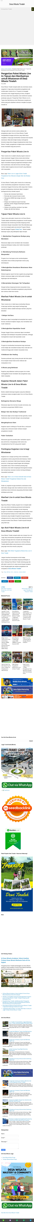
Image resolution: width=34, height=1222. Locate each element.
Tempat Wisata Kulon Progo (10, 1159)
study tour (16, 572)
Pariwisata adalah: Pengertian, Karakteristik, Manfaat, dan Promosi (20, 1100)
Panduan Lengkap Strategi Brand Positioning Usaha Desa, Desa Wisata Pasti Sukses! (20, 1119)
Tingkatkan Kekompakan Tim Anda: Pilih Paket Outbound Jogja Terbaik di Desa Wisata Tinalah (17, 1009)
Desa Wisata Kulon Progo (9, 1157)
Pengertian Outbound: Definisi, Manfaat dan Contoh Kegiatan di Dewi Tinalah (20, 1081)
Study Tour (18, 229)
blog (5, 572)
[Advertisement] (17, 28)
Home (2, 68)
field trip (8, 572)
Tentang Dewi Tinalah (6, 9)
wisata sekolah (8, 68)
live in (12, 572)
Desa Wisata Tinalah (17, 4)
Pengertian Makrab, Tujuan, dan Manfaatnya (20, 1031)
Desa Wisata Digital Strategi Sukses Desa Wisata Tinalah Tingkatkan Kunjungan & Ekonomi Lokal (17, 1006)
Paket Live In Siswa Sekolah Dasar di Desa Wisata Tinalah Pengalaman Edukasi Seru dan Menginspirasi (16, 479)
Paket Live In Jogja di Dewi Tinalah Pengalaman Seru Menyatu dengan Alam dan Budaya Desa (15, 176)
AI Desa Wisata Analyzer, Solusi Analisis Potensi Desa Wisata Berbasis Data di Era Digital (15, 960)
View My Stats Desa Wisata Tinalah (10, 1212)
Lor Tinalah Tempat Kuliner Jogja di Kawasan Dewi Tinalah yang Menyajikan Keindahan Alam (21, 1022)
